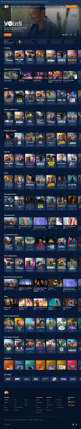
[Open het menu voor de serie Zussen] (33, 92)
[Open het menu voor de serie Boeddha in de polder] (54, 134)
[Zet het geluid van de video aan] (70, 34)
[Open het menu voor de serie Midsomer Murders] (44, 51)
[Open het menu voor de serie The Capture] (76, 176)
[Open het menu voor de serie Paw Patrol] (54, 319)
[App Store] (71, 402)
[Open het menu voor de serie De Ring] (76, 197)
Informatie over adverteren (38, 419)
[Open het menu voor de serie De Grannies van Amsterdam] (33, 155)
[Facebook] (73, 425)
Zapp (48, 402)
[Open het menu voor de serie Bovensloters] (65, 134)
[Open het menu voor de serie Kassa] (76, 51)
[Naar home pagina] (6, 6)
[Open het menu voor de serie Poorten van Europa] (33, 238)
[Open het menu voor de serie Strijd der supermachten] (76, 238)
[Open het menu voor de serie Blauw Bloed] (76, 155)
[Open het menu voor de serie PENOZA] (65, 92)
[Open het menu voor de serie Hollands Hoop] (54, 197)
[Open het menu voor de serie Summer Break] (12, 340)
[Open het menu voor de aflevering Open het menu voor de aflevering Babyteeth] (61, 300)
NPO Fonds (59, 402)
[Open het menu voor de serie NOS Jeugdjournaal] (23, 340)
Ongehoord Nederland (18, 407)
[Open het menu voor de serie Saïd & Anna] (44, 319)
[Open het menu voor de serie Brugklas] (33, 340)
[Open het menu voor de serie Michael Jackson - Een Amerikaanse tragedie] (44, 238)
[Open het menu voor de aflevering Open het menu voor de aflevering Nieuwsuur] (31, 72)
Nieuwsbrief (38, 407)
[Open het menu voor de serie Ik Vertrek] (33, 134)
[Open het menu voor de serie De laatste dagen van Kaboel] (44, 113)
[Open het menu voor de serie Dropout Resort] (54, 259)
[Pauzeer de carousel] (75, 34)
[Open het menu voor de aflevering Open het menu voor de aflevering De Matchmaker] (75, 300)
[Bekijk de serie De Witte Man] (19, 244)
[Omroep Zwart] (73, 379)
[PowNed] (17, 379)
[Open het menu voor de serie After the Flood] (23, 176)
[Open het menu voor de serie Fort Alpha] (23, 92)
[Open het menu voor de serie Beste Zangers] (54, 51)
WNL (26, 402)
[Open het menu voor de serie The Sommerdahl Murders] (76, 113)
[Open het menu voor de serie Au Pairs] (44, 259)
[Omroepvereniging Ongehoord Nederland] (36, 379)
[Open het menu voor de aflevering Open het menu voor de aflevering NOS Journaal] (16, 72)
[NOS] (8, 379)
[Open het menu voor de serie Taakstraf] (76, 340)
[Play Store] (71, 405)
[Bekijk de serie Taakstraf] (72, 346)
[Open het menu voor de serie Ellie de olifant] (65, 319)
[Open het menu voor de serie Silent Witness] (65, 176)
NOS (15, 402)
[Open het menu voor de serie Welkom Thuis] (44, 340)
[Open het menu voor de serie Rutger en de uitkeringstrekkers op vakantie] (76, 259)
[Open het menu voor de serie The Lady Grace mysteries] (54, 340)
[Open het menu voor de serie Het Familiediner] (65, 155)
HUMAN (5, 407)
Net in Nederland (60, 407)
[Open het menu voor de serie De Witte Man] (23, 238)
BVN (47, 407)
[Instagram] (76, 425)
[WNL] (63, 379)
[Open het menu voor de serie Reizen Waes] (65, 51)
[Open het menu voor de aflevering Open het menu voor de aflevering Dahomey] (61, 280)
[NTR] (27, 379)
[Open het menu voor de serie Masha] (12, 319)
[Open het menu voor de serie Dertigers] (54, 92)
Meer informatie (45, 1)
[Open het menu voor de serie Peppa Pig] (33, 319)
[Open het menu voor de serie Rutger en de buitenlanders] (33, 51)
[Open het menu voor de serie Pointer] (76, 134)
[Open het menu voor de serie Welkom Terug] (54, 155)
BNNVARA (6, 402)
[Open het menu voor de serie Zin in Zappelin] (23, 319)
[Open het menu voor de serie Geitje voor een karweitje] (76, 319)
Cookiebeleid (29, 419)
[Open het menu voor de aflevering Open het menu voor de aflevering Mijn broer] (61, 218)
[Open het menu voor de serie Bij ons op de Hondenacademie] (33, 113)
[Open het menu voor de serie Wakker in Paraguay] (65, 259)
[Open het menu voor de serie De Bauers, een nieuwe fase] (12, 51)
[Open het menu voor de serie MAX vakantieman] (23, 134)
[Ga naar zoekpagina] (56, 6)
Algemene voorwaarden (8, 419)
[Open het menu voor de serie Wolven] (12, 113)
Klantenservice (39, 412)
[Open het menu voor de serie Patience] (33, 176)
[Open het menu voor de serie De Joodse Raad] (33, 197)
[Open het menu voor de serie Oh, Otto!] (76, 92)
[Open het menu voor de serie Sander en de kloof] (12, 134)
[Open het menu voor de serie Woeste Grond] (12, 92)
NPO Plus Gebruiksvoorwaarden (20, 419)
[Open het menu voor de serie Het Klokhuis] (65, 340)
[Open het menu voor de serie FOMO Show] (23, 51)
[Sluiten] (78, 2)
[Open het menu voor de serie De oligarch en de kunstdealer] (65, 238)
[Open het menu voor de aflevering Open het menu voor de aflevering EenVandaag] (46, 72)
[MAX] (54, 379)
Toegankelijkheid (39, 402)
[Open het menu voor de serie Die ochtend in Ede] (54, 238)
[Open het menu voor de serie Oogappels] (65, 197)
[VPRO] (45, 379)
